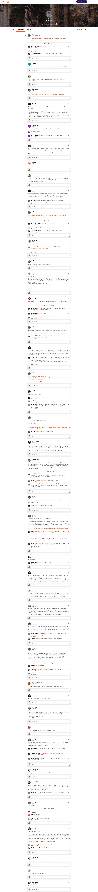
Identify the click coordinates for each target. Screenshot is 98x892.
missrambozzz (35, 63)
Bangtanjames (35, 125)
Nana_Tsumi (35, 726)
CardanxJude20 (34, 844)
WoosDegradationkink (37, 739)
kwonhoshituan (34, 673)
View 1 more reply (50, 471)
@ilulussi (40, 483)
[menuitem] (79, 29)
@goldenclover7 (40, 562)
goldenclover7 (34, 397)
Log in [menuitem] (89, 2)
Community (20, 1)
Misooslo (34, 75)
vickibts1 (33, 669)
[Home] (5, 2)
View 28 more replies (49, 808)
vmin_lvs (34, 103)
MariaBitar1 (34, 390)
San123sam (34, 605)
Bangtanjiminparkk (35, 46)
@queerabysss (40, 313)
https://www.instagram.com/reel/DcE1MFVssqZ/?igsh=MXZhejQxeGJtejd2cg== (46, 94)
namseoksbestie (34, 357)
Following (28, 29)
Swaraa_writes (35, 441)
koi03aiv (33, 190)
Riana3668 (34, 347)
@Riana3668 (41, 357)
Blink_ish (33, 431)
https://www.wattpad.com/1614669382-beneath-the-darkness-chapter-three (45, 333)
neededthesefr (34, 531)
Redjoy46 (33, 811)
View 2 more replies (49, 305)
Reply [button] (36, 47)
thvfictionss (34, 175)
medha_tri (34, 260)
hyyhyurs (34, 162)
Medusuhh (34, 623)
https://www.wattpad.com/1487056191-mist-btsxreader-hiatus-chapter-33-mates (47, 38)
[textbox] (50, 58)
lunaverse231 (35, 572)
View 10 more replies (49, 663)
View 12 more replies (49, 43)
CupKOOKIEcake (35, 459)
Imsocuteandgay (36, 273)
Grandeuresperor (36, 695)
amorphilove (34, 543)
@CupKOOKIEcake (38, 473)
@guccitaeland (41, 480)
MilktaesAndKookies (35, 53)
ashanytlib (33, 50)
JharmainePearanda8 (37, 682)
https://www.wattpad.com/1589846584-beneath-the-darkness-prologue (44, 500)
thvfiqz (32, 665)
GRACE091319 (35, 89)
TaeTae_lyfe (34, 211)
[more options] (68, 35)
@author (30, 301)
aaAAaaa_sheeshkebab (36, 152)
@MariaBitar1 (41, 397)
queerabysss (34, 298)
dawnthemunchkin (36, 145)
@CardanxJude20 (45, 847)
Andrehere (33, 200)
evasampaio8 (35, 781)
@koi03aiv (38, 200)
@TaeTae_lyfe (43, 46)
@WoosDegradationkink (43, 844)
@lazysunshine (40, 308)
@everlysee (39, 246)
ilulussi (32, 473)
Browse (12, 1)
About (13, 29)
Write (73, 2)
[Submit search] (28, 2)
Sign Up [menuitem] (94, 2)
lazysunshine (34, 748)
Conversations (20, 29)
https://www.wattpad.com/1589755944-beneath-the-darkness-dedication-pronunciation (48, 528)
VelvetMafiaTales (35, 335)
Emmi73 (32, 400)
